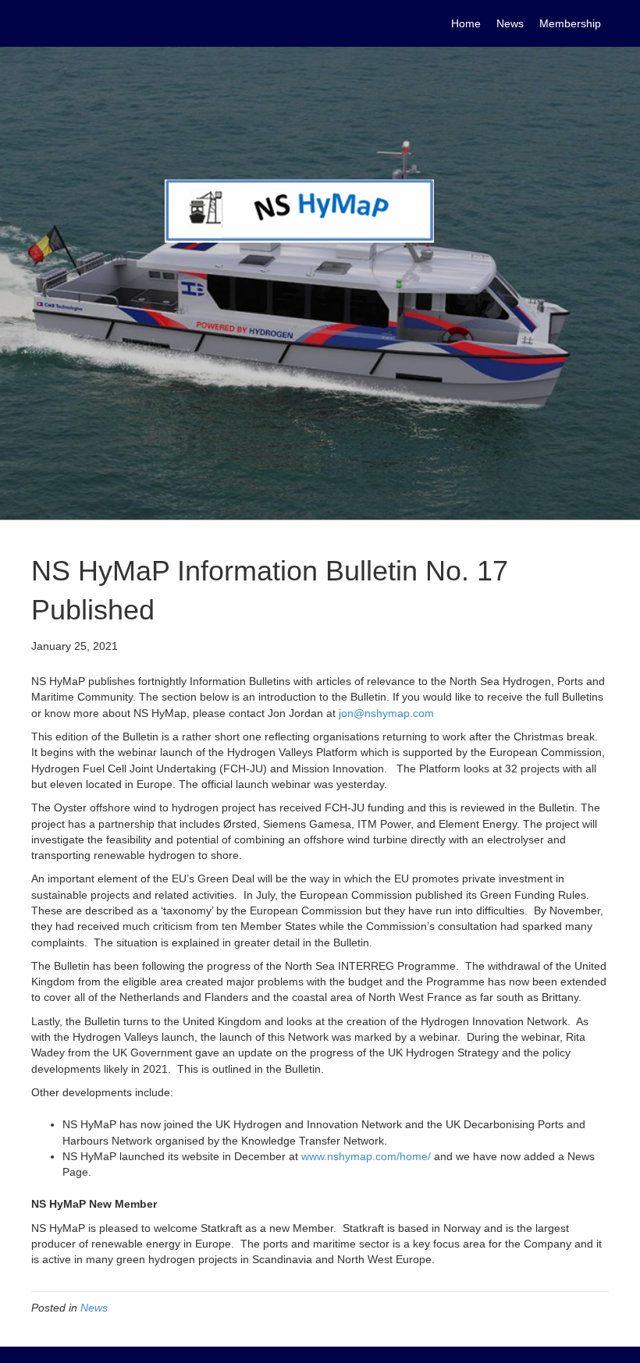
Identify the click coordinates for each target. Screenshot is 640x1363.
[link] (466, 23)
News (94, 1307)
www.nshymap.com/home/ (366, 1156)
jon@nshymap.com (386, 713)
